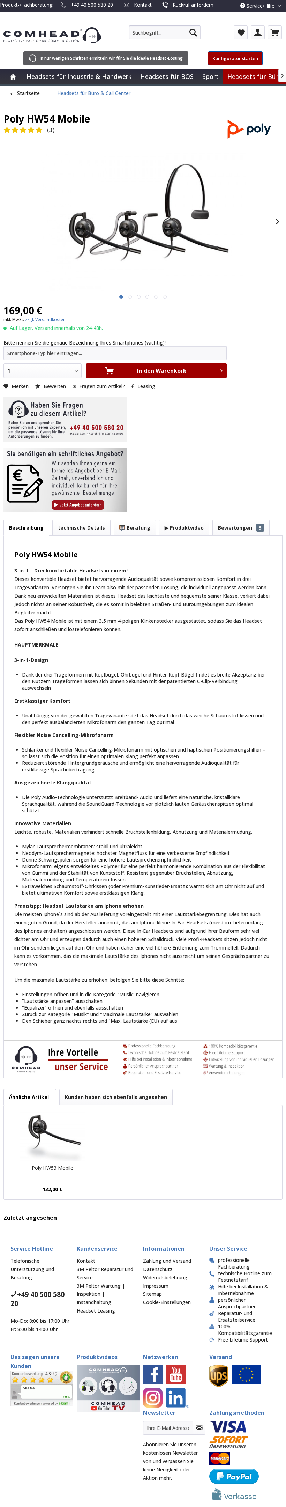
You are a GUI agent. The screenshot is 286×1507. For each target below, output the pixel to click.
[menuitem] (165, 32)
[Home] (12, 76)
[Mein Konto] (258, 32)
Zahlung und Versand (167, 1260)
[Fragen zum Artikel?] (65, 480)
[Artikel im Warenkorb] (275, 32)
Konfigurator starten (235, 58)
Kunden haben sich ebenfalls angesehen (116, 1097)
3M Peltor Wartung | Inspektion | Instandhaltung (101, 1294)
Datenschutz (158, 1269)
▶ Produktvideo (184, 527)
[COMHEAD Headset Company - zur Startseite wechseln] (52, 35)
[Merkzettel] (241, 32)
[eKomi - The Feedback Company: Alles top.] (41, 1385)
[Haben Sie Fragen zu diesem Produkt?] (65, 419)
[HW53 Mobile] (52, 1136)
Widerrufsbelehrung (165, 1277)
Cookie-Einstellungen (167, 1302)
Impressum (155, 1286)
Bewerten (54, 386)
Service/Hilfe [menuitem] (260, 5)
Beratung (137, 527)
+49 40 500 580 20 (92, 4)
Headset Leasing (96, 1310)
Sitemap (152, 1294)
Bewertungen (240, 527)
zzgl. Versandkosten (45, 320)
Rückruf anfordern (193, 4)
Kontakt (143, 4)
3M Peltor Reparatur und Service (105, 1273)
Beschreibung (26, 527)
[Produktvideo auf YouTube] (108, 1388)
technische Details (81, 527)
